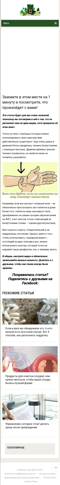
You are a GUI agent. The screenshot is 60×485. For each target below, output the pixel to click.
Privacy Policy (49, 477)
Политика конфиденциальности (19, 474)
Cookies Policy (30, 481)
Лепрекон (21, 470)
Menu (6, 23)
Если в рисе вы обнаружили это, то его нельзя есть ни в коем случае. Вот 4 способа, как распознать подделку (28, 332)
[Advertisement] (30, 63)
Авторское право (47, 474)
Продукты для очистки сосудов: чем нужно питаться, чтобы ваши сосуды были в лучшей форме (28, 380)
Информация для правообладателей (21, 477)
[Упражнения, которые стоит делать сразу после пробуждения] (30, 407)
